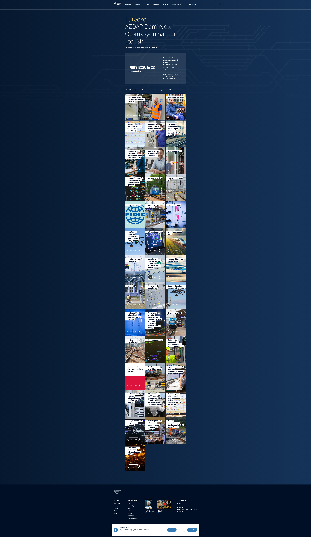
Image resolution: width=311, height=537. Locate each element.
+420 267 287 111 (183, 501)
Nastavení (181, 530)
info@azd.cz (180, 503)
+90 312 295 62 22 (142, 67)
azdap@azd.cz (135, 71)
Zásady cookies (121, 533)
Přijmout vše (172, 530)
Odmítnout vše (192, 530)
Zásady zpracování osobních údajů (131, 533)
